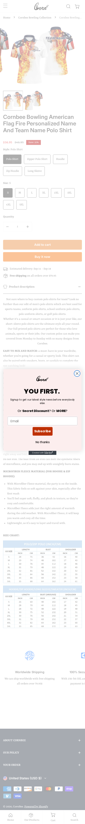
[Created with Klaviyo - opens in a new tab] (43, 453)
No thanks (42, 442)
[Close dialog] (77, 373)
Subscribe (42, 431)
